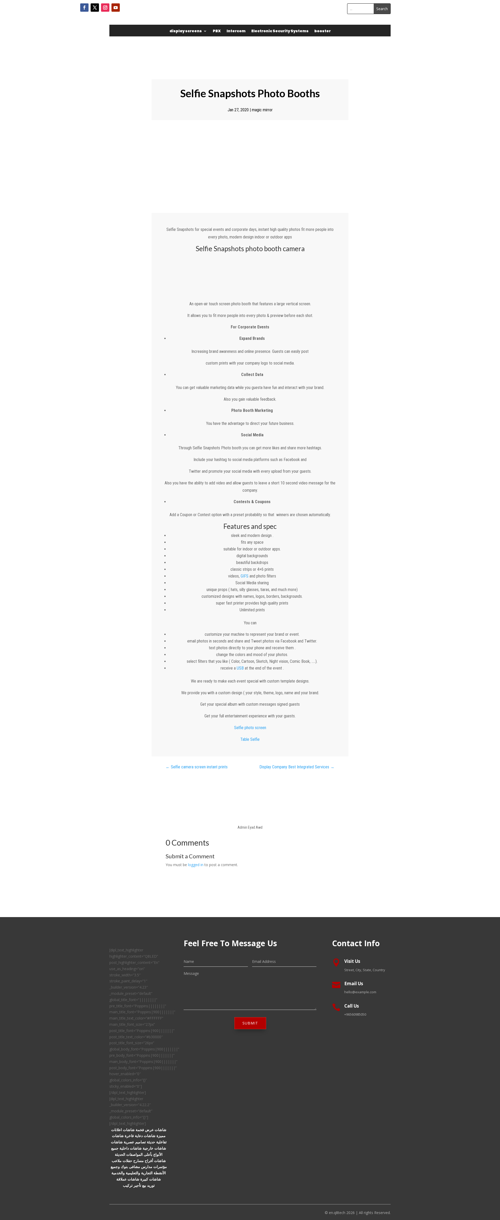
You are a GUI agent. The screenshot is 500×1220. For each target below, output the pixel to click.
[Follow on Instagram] (105, 7)
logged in (195, 864)
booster (322, 31)
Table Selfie (250, 739)
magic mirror (262, 109)
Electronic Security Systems (280, 31)
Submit (250, 1023)
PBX (217, 31)
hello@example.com (360, 992)
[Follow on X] (95, 7)
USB (240, 668)
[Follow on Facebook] (84, 7)
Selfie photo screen (250, 727)
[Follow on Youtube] (115, 7)
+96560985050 (355, 1014)
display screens (186, 31)
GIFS (244, 576)
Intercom (236, 31)
